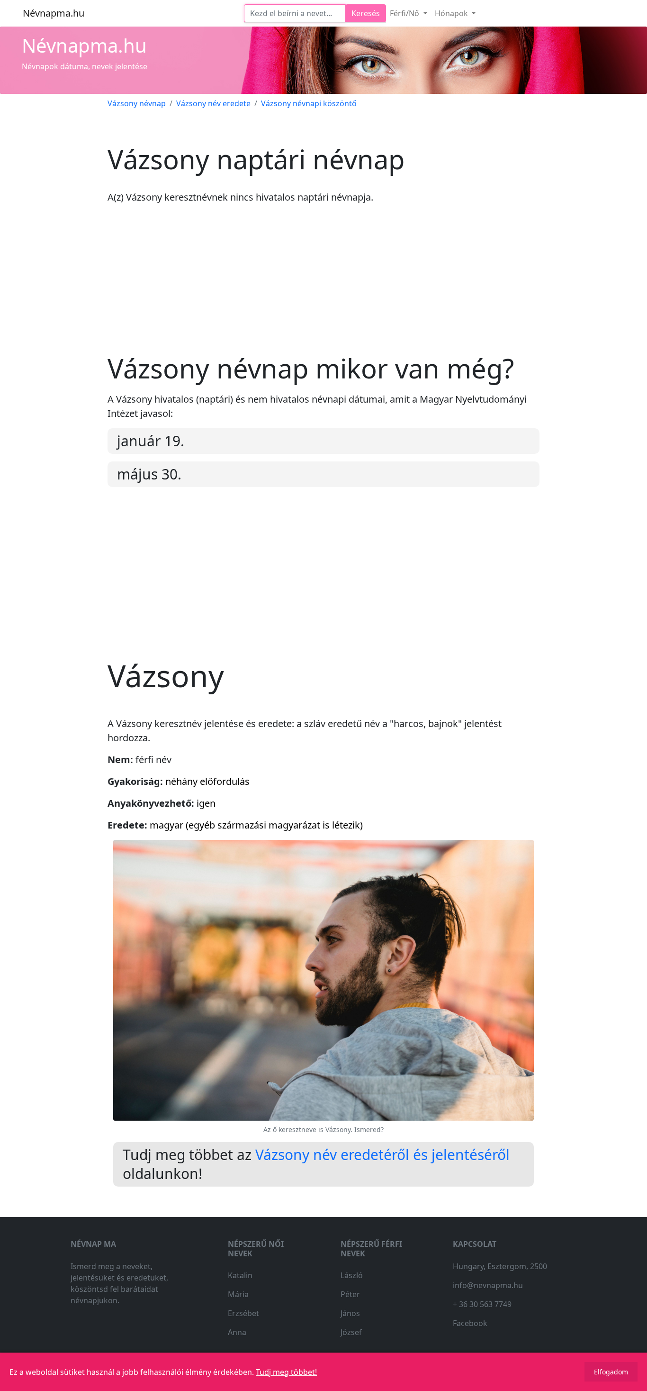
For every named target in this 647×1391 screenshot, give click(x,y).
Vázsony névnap (137, 103)
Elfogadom (611, 1371)
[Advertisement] (323, 286)
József (351, 1332)
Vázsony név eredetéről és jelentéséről (382, 1154)
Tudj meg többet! (286, 1372)
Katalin (240, 1275)
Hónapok (452, 13)
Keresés (365, 13)
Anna (237, 1332)
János (350, 1313)
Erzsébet (243, 1313)
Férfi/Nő (405, 13)
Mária (238, 1294)
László (352, 1275)
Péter (350, 1294)
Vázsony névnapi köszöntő (309, 103)
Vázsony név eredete (213, 103)
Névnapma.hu (53, 13)
